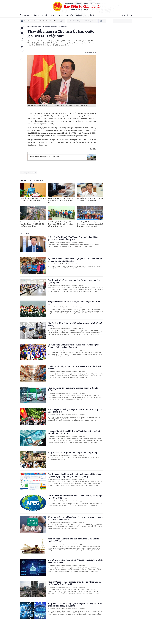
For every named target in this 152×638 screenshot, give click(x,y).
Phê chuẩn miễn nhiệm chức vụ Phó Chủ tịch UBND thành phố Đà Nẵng (90, 199)
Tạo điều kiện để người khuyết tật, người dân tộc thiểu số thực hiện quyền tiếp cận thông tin (75, 260)
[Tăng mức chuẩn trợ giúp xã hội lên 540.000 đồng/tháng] (33, 459)
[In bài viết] (22, 47)
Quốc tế (79, 15)
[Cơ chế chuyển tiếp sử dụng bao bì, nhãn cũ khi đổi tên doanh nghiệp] (33, 373)
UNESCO (33, 172)
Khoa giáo (69, 15)
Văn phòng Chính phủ (91, 21)
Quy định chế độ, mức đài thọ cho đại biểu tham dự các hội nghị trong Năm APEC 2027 (75, 497)
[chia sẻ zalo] (22, 33)
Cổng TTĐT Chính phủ (75, 21)
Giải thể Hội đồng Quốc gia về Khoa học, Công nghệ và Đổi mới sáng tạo (75, 324)
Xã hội (61, 15)
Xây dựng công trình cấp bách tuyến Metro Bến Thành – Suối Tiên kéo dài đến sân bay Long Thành (32, 224)
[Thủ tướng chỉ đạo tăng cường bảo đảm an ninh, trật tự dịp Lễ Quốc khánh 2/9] (33, 416)
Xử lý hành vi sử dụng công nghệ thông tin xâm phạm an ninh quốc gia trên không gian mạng (75, 604)
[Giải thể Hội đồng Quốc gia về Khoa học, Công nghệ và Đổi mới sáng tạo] (33, 330)
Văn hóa (52, 15)
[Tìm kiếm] (131, 15)
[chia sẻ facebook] (22, 28)
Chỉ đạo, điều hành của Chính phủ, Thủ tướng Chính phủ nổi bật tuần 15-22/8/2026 (74, 432)
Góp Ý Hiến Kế (89, 15)
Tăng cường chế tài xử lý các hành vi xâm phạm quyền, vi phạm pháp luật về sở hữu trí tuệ (75, 518)
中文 (92, 9)
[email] (101, 21)
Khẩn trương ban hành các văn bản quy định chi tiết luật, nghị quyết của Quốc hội (61, 200)
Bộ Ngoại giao (25, 172)
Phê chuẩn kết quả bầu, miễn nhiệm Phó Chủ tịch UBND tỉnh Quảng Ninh (33, 199)
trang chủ (25, 15)
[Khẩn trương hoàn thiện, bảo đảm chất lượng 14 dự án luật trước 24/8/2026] (33, 546)
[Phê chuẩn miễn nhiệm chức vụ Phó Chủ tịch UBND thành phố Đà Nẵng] (90, 190)
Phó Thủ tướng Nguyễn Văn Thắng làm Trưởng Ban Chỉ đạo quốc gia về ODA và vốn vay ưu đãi (74, 238)
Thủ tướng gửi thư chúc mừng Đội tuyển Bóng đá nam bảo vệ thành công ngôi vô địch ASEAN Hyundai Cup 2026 (90, 224)
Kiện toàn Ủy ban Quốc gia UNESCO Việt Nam (43, 156)
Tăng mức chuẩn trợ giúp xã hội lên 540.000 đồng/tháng (72, 452)
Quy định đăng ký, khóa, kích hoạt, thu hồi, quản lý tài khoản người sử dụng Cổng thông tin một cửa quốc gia (75, 475)
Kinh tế (44, 15)
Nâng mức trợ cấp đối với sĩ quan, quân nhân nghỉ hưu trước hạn (74, 303)
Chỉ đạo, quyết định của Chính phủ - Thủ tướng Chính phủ (47, 26)
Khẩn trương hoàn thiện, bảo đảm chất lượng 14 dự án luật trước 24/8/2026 (73, 540)
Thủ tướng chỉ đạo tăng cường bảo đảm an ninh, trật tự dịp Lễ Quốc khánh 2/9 (75, 410)
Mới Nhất (125, 15)
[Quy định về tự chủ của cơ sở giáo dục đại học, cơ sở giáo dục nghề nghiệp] (33, 287)
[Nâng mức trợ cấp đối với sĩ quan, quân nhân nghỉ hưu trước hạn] (33, 309)
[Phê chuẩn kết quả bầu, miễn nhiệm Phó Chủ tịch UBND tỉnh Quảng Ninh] (33, 190)
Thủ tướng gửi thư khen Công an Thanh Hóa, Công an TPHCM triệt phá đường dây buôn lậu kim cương (61, 224)
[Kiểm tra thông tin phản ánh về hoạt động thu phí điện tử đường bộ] (33, 395)
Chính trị (36, 15)
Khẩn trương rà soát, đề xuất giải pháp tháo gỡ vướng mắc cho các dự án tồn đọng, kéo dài (75, 583)
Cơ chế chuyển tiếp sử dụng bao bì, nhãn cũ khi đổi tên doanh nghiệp (74, 367)
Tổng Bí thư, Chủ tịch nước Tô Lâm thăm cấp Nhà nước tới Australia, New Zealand (41, 21)
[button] (61, 21)
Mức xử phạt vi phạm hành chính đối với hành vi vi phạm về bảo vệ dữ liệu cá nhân (75, 561)
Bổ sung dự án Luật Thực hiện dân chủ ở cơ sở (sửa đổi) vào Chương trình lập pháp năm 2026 (73, 346)
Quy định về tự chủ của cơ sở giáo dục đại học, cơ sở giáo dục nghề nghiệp (74, 281)
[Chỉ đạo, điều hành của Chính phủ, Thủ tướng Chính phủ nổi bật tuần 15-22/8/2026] (33, 438)
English (86, 9)
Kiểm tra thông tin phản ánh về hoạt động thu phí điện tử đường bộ (73, 389)
